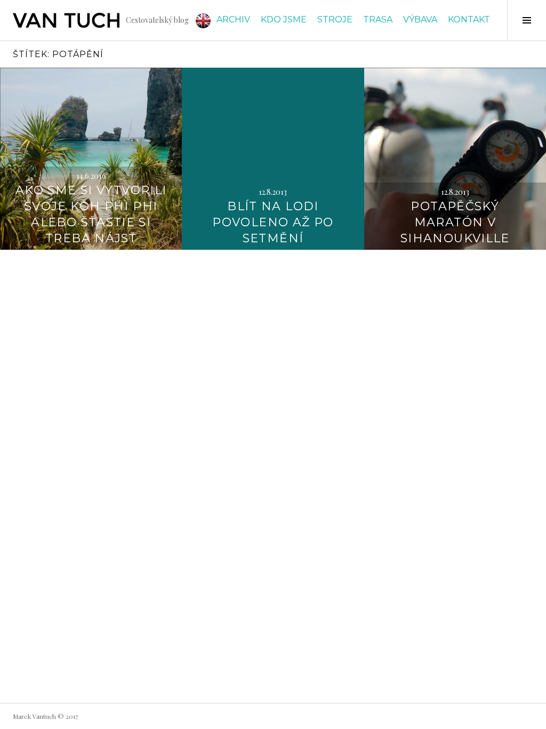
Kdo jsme (284, 19)
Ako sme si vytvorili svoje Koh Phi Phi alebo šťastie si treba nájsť (91, 214)
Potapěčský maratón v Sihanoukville (455, 222)
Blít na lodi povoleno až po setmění (272, 222)
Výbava (420, 19)
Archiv (233, 19)
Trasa (377, 19)
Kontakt (469, 19)
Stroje (334, 19)
